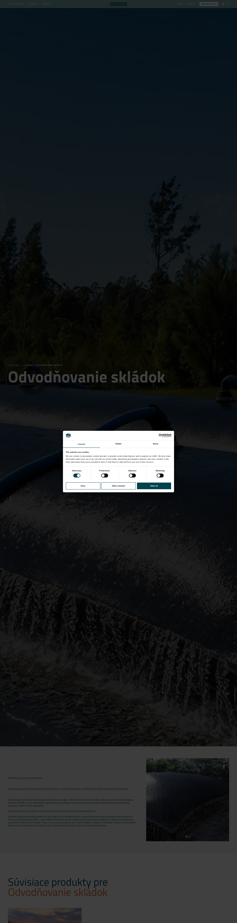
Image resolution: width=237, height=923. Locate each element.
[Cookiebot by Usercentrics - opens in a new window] (160, 435)
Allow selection (118, 486)
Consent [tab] (81, 444)
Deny (83, 486)
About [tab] (155, 444)
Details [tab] (119, 444)
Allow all (154, 486)
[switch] (104, 475)
